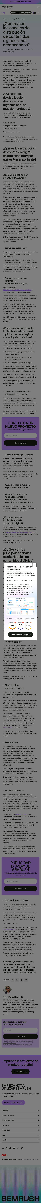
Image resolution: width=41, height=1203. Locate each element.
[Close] (34, 565)
